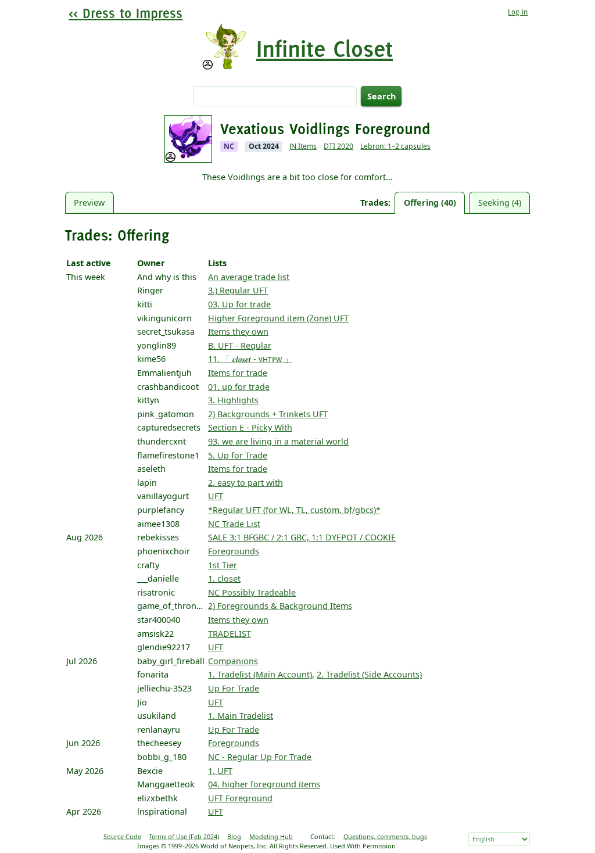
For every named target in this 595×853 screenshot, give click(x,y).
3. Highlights (233, 400)
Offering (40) (430, 202)
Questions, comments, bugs (385, 836)
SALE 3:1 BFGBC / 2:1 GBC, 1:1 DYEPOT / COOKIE (302, 537)
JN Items (303, 146)
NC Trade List (234, 523)
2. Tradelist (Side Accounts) (369, 674)
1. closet (224, 578)
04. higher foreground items (264, 784)
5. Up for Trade (237, 455)
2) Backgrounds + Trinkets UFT (268, 414)
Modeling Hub (271, 836)
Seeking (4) (499, 202)
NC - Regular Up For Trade (259, 756)
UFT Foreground (240, 798)
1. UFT (220, 770)
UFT (215, 495)
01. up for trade (239, 386)
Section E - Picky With (250, 427)
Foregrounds (233, 551)
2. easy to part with (245, 482)
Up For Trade (233, 688)
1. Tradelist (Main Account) (260, 674)
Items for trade (237, 372)
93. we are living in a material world (278, 441)
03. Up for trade (239, 304)
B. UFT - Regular (239, 345)
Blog (234, 836)
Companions (233, 660)
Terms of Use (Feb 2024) (184, 836)
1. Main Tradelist (240, 715)
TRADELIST (229, 633)
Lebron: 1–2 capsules (395, 146)
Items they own (238, 331)
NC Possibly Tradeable (252, 592)
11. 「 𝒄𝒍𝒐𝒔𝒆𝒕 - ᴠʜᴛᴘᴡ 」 (250, 358)
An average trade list (248, 276)
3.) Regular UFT (238, 290)
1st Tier (222, 565)
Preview (89, 202)
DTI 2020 (338, 146)
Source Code (122, 836)
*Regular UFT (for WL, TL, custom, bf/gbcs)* (294, 509)
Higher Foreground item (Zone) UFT (278, 318)
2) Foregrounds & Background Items (280, 605)
